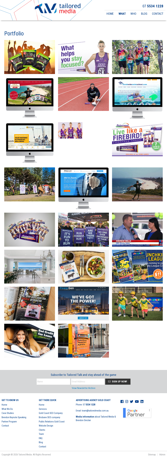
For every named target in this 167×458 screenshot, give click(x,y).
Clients (42, 430)
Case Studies (8, 413)
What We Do (7, 409)
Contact (5, 425)
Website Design (46, 425)
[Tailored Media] (57, 9)
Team (41, 434)
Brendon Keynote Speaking (14, 417)
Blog (41, 442)
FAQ (40, 438)
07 (89, 404)
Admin (162, 454)
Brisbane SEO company (49, 417)
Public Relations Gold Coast (52, 421)
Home (4, 404)
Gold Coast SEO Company (51, 413)
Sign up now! (119, 381)
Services (43, 409)
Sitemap (152, 454)
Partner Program (9, 421)
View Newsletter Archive (83, 388)
